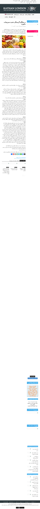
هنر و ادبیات (22, 14)
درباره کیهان (34, 1)
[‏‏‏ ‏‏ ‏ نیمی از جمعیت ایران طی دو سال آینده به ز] (29, 141)
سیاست (6, 16)
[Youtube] (26, 3)
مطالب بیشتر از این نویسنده (14, 160)
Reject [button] (17, 507)
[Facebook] (37, 3)
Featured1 (7, 167)
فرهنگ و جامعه (28, 14)
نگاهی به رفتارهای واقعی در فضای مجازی (23, 169)
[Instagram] (35, 3)
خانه (14, 16)
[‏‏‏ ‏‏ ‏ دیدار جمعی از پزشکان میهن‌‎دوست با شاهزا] (35, 73)
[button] (37, 16)
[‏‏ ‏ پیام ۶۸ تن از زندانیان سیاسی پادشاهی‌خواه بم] (35, 173)
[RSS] (32, 3)
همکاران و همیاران (29, 1)
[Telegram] (29, 3)
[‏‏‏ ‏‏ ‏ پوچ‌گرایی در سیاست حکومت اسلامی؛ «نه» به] (29, 307)
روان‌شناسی (24, 167)
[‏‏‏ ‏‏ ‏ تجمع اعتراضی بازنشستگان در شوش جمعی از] (35, 257)
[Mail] (34, 3)
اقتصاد (33, 14)
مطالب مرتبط (22, 160)
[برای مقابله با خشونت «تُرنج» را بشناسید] (13, 165)
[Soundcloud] (31, 3)
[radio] (25, 150)
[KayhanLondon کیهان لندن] (20, 8)
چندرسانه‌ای (16, 14)
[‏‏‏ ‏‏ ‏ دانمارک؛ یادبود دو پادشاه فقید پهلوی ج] (29, 48)
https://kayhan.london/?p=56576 (20, 158)
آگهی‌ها (21, 1)
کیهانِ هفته (11, 16)
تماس (24, 1)
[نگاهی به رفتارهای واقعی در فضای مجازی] (22, 165)
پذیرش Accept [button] (22, 507)
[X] (27, 3)
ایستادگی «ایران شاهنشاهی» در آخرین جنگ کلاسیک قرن (34, 478)
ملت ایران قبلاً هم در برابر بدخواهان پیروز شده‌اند (35, 487)
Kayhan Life (9, 14)
